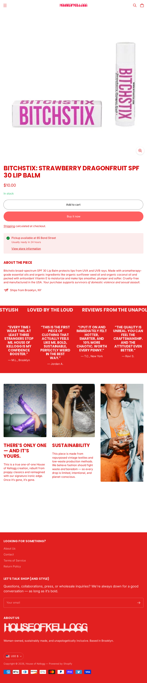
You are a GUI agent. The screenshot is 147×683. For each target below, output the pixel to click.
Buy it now (73, 216)
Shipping (9, 226)
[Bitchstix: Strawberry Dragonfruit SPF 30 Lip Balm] (73, 84)
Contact (9, 554)
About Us (9, 548)
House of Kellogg (35, 663)
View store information (26, 248)
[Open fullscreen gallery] (140, 151)
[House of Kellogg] (73, 5)
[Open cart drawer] (142, 5)
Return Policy (12, 566)
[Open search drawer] (134, 5)
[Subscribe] (139, 603)
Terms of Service (15, 560)
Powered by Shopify (60, 663)
